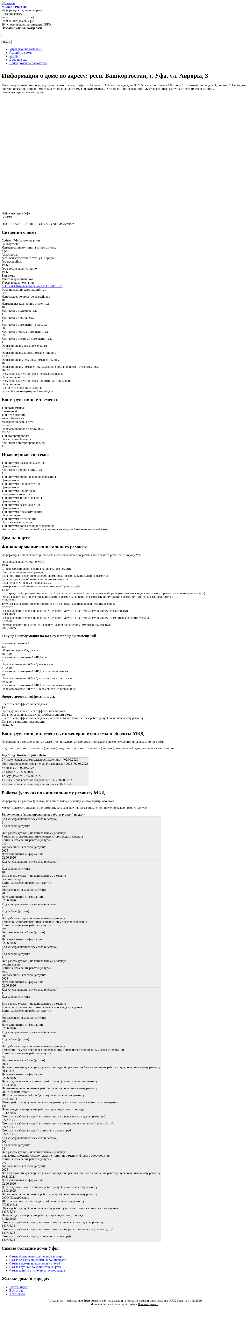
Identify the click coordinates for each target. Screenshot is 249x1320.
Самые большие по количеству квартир (35, 1256)
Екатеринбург (18, 1287)
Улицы (13, 56)
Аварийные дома (20, 52)
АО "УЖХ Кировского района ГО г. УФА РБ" (32, 286)
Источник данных (148, 1304)
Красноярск (17, 1294)
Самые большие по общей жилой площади (37, 1260)
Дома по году (18, 59)
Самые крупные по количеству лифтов (35, 1267)
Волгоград (16, 1290)
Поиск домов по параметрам (28, 63)
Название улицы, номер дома (22, 28)
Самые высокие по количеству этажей (34, 1263)
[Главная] (8, 3)
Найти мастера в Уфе (16, 213)
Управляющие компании (25, 49)
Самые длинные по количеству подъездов (37, 1270)
